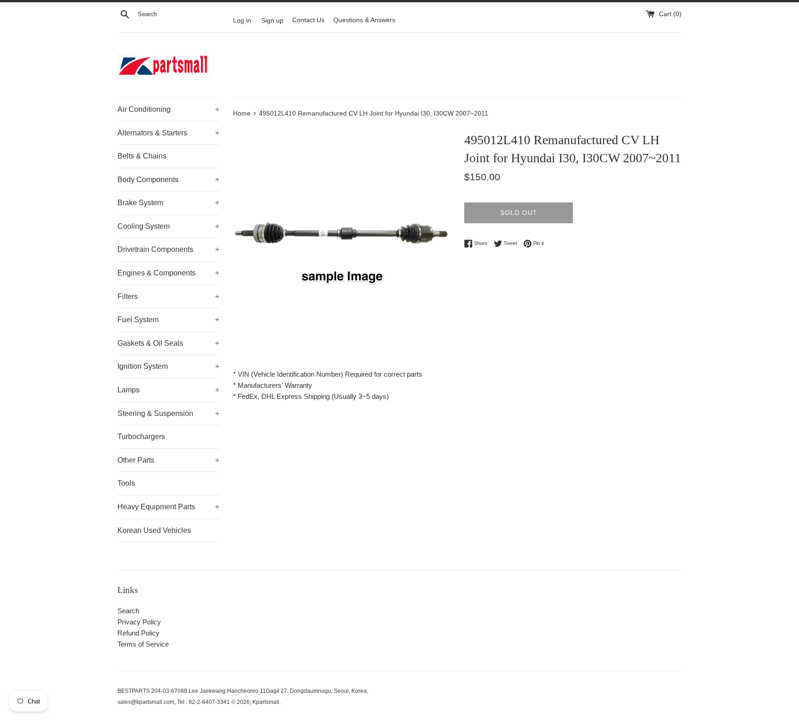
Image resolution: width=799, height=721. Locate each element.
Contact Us (308, 20)
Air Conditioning (168, 109)
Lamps (168, 390)
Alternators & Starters (168, 133)
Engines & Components (168, 273)
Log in (242, 20)
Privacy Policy (139, 622)
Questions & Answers (364, 20)
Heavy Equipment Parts (168, 507)
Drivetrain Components (168, 249)
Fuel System (168, 320)
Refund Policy (138, 633)
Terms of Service (143, 644)
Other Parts (168, 460)
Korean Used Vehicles (154, 530)
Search (128, 611)
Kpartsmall (265, 702)
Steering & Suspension (168, 413)
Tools (126, 483)
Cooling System (168, 226)
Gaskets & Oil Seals (168, 343)
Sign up (272, 20)
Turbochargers (141, 436)
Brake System (168, 203)
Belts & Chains (141, 156)
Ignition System (168, 366)
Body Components (168, 179)
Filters (168, 296)
